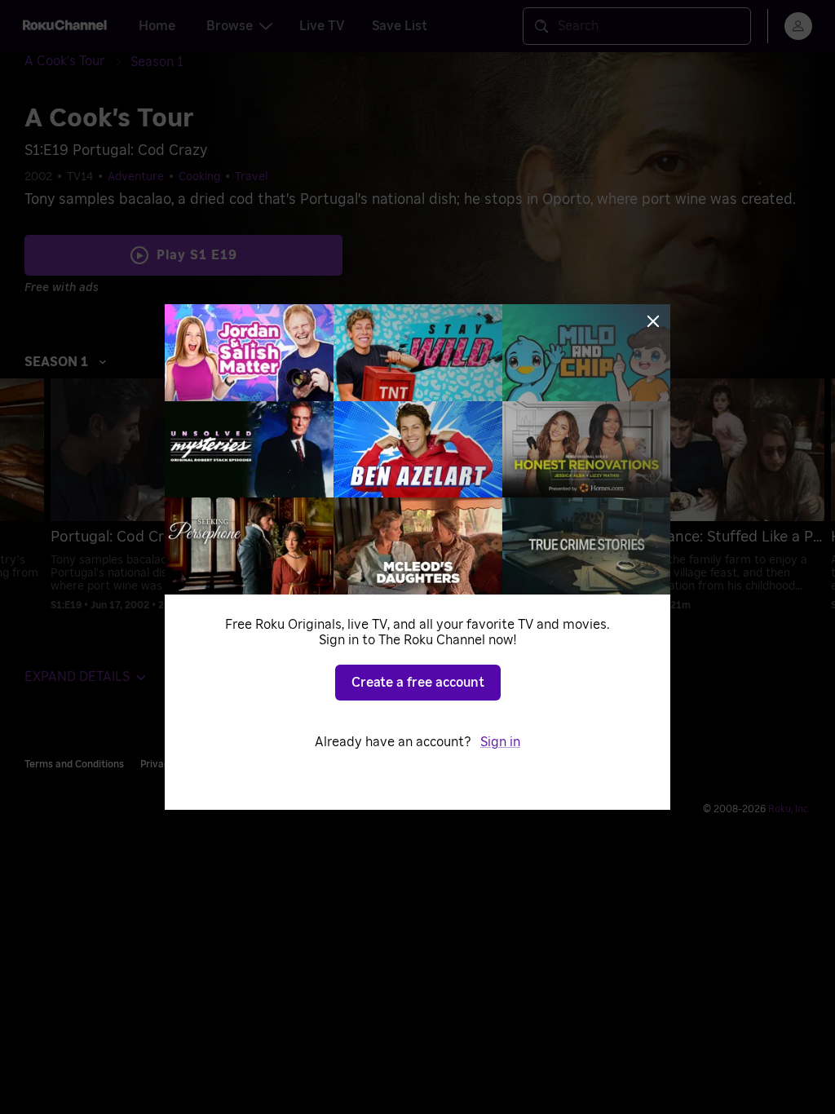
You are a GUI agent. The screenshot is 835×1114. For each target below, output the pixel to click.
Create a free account (417, 682)
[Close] (653, 321)
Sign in (500, 742)
